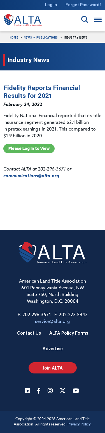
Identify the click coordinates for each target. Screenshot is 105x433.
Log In (51, 4)
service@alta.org (52, 322)
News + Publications (41, 37)
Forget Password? (84, 4)
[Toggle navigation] (98, 20)
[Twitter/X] (63, 391)
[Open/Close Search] (84, 19)
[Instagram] (51, 391)
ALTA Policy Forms (68, 333)
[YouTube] (76, 391)
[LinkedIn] (28, 391)
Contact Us (29, 333)
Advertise (53, 348)
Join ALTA (53, 368)
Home (14, 37)
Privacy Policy (78, 424)
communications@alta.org (31, 176)
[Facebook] (39, 391)
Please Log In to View (29, 148)
